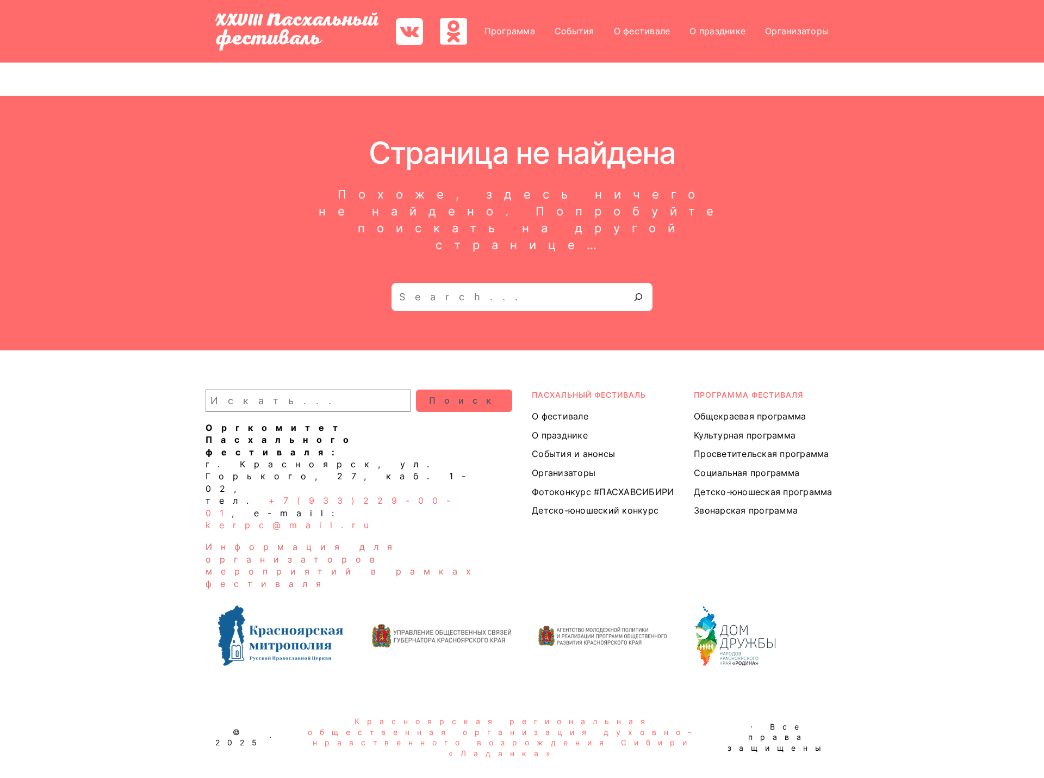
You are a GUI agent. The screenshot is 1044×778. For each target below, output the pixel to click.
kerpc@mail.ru (291, 525)
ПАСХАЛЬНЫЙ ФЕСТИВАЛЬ (589, 394)
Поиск (464, 400)
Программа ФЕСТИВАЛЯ (748, 394)
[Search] (638, 297)
